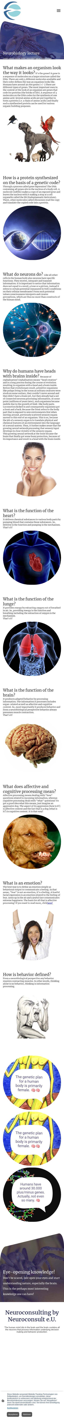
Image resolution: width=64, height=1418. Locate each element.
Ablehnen (27, 1414)
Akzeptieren (13, 1414)
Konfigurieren (12, 1408)
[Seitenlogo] (12, 10)
